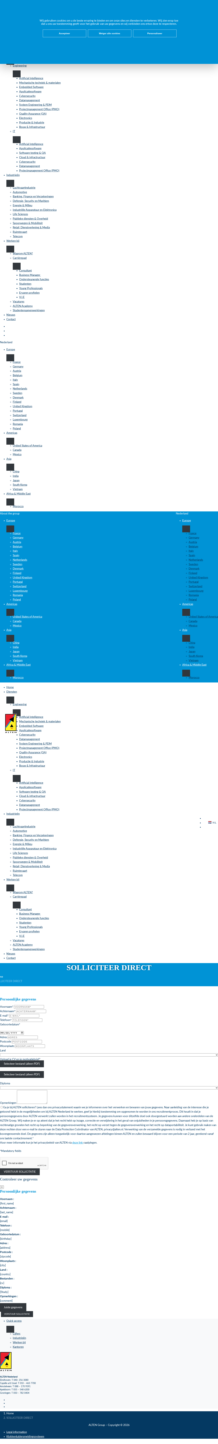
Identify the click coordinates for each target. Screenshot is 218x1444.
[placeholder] (22, 1063)
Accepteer (64, 33)
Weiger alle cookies (109, 33)
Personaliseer (154, 33)
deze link (77, 1142)
